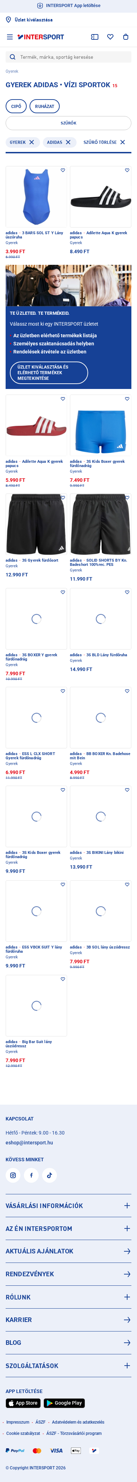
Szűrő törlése (100, 142)
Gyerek (18, 142)
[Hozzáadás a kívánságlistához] (63, 170)
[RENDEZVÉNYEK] (68, 1274)
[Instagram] (13, 1175)
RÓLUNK (18, 1297)
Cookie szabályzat (23, 1433)
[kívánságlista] (110, 37)
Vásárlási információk (44, 1205)
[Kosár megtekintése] (126, 37)
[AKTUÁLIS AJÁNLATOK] (68, 1251)
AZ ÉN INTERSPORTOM (39, 1228)
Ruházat (44, 106)
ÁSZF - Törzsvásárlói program (74, 1433)
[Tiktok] (49, 1175)
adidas (54, 142)
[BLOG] (68, 1342)
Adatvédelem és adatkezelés (78, 1422)
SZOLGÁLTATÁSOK (32, 1365)
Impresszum (17, 1422)
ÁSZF (40, 1422)
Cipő (16, 106)
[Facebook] (31, 1175)
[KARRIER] (68, 1320)
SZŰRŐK (68, 123)
